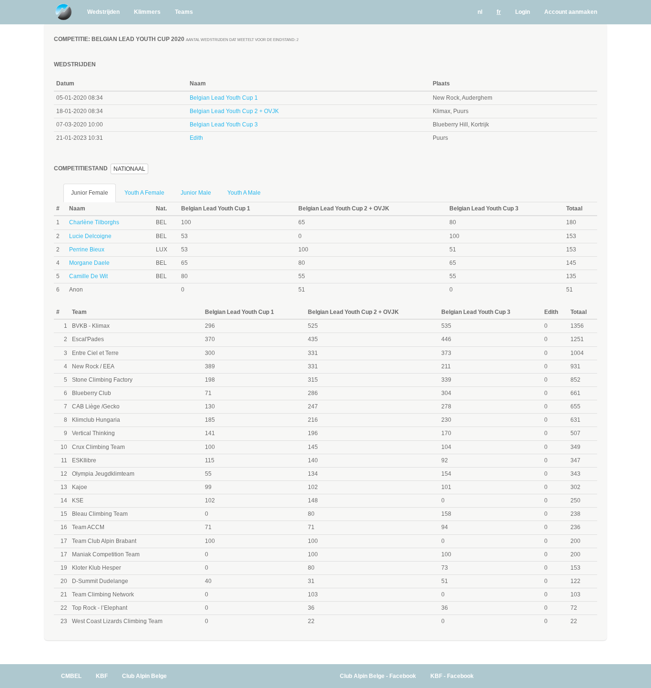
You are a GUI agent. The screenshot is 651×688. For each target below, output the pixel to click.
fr (499, 12)
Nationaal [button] (129, 169)
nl (480, 12)
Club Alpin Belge (144, 676)
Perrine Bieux (86, 249)
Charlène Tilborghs (94, 222)
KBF (102, 676)
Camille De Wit (88, 276)
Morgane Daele (89, 263)
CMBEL (71, 676)
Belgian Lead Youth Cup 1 (224, 97)
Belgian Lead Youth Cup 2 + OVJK (234, 111)
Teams (184, 12)
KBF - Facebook (452, 676)
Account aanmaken (570, 12)
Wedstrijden (103, 12)
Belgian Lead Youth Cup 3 (224, 124)
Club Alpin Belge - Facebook (378, 676)
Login (522, 12)
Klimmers (147, 12)
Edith (196, 138)
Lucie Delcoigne (90, 236)
